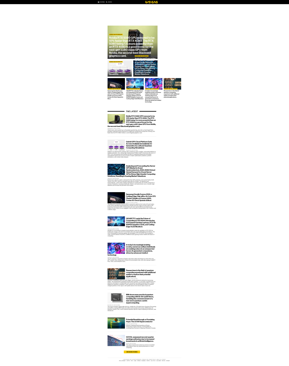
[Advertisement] (144, 15)
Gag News (158, 360)
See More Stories (131, 352)
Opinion (139, 360)
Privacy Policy (152, 359)
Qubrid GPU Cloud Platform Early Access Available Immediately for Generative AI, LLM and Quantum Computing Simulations (139, 145)
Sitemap (168, 360)
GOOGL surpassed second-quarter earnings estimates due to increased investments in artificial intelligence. (140, 339)
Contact (164, 359)
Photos (163, 360)
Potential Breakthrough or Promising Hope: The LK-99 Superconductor (140, 320)
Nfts (132, 360)
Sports (148, 360)
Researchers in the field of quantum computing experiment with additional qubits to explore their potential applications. (141, 273)
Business (143, 360)
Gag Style (153, 360)
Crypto (128, 360)
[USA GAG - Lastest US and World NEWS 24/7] (151, 2)
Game (135, 360)
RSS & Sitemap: (122, 360)
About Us (159, 359)
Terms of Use (145, 359)
